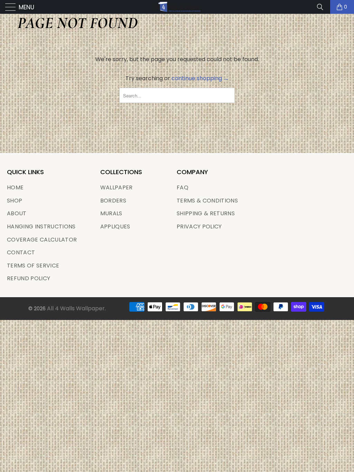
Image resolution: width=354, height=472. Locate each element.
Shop (14, 201)
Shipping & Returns (206, 213)
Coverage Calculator (42, 240)
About (17, 213)
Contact (21, 252)
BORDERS (113, 201)
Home (15, 187)
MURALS (111, 213)
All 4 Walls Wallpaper (76, 308)
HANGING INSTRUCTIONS (41, 226)
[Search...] (322, 7)
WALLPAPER (116, 187)
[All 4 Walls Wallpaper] (177, 7)
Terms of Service (33, 266)
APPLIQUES (115, 226)
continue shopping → (200, 78)
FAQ (182, 187)
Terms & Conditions (207, 201)
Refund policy (28, 278)
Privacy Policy (199, 226)
